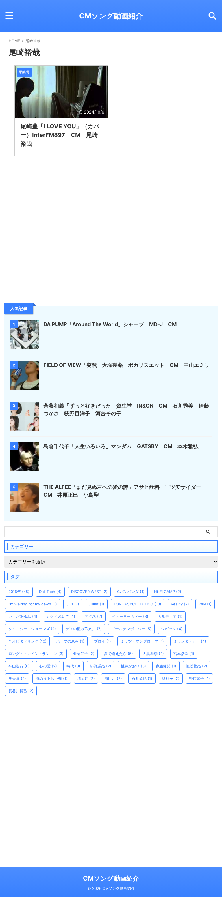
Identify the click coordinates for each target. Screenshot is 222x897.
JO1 (72, 604)
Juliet (96, 604)
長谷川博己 (21, 690)
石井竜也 (142, 678)
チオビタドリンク (27, 641)
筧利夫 (171, 678)
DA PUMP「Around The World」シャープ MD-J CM (110, 324)
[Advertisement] (47, 255)
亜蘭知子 (84, 653)
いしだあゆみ (22, 616)
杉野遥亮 (100, 666)
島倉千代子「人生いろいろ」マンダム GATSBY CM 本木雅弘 (120, 446)
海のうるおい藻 (52, 678)
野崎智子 (199, 678)
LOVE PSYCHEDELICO (137, 604)
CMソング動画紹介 (111, 16)
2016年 (18, 591)
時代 (73, 666)
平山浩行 (19, 666)
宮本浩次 (183, 653)
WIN (205, 604)
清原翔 (86, 678)
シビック (171, 628)
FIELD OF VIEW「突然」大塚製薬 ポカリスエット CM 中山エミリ (126, 365)
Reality (180, 604)
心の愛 (48, 666)
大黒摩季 (153, 653)
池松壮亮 (196, 666)
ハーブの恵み (70, 641)
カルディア (170, 616)
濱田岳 (113, 678)
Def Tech (50, 591)
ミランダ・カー (189, 641)
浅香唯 (17, 678)
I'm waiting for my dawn (32, 604)
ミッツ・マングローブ (142, 641)
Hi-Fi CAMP (167, 591)
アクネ (93, 616)
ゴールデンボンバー (131, 628)
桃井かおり (133, 666)
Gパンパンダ (131, 591)
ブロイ (102, 641)
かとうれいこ (61, 616)
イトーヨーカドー (130, 616)
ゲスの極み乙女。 (84, 628)
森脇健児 (166, 666)
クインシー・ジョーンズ (32, 628)
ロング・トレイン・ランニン (36, 653)
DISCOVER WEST (89, 591)
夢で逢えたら (118, 653)
